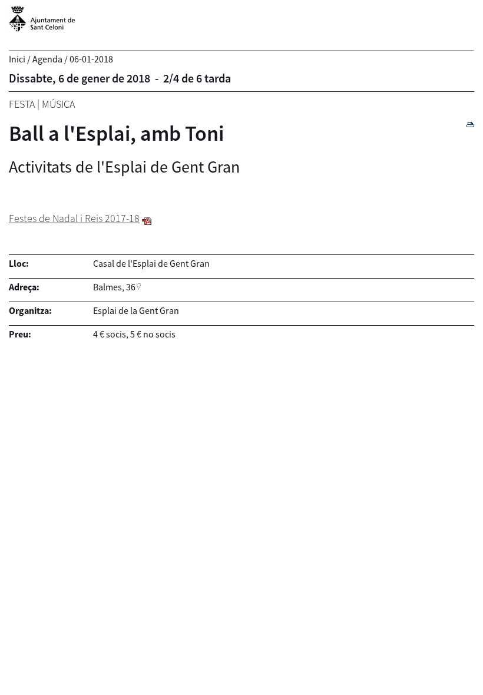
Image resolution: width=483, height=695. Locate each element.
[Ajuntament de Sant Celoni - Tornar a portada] (42, 25)
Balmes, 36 (114, 287)
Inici (17, 59)
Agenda (47, 59)
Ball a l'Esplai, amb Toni (116, 133)
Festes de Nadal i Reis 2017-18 (74, 218)
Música (58, 104)
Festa (22, 104)
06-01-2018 (91, 59)
